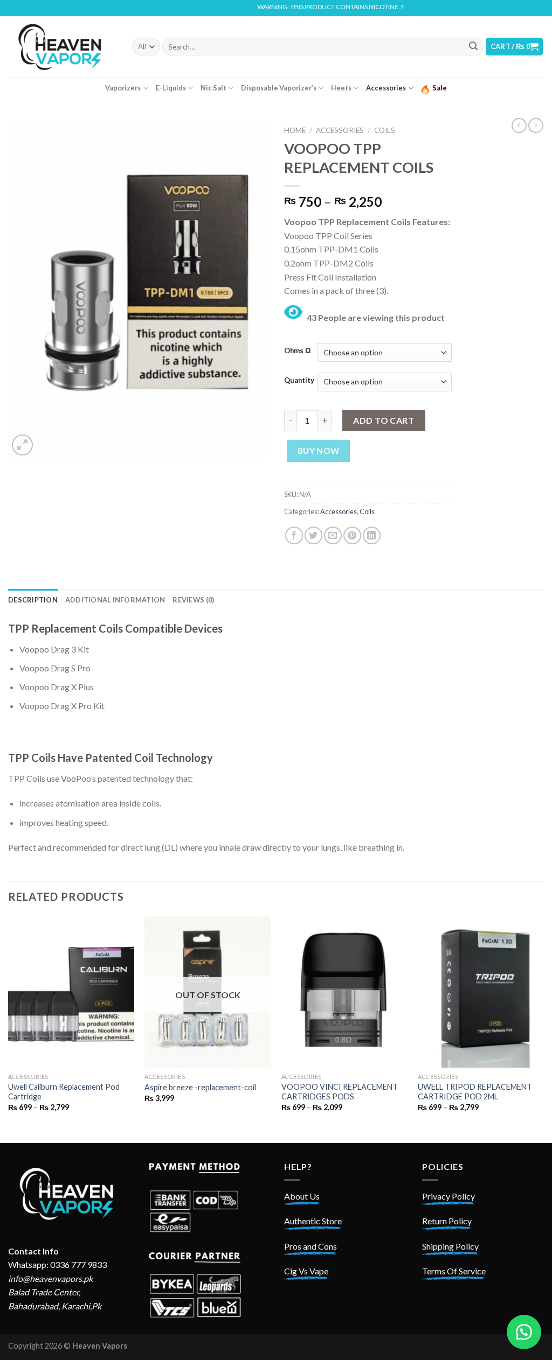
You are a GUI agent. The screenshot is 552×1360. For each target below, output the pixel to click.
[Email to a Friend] (333, 535)
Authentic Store (313, 1221)
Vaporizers (123, 87)
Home (295, 130)
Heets (341, 87)
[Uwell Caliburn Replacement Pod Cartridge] (71, 991)
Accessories (386, 87)
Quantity (299, 380)
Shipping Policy (450, 1246)
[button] (524, 1332)
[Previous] (9, 1028)
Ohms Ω (297, 351)
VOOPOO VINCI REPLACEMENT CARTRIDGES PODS (339, 1092)
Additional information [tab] (115, 599)
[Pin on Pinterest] (352, 535)
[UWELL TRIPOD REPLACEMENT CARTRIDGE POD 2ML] (481, 991)
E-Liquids (171, 87)
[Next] (543, 1028)
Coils (384, 130)
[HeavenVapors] (62, 46)
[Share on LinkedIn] (372, 535)
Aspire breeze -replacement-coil (200, 1087)
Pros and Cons (310, 1246)
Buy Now (319, 450)
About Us (302, 1196)
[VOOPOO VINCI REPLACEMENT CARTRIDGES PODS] (344, 991)
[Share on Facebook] (294, 535)
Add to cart (383, 420)
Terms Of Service (454, 1271)
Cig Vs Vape (306, 1271)
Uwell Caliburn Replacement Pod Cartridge (64, 1092)
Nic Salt (213, 87)
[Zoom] (22, 444)
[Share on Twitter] (313, 535)
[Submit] (473, 47)
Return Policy (447, 1221)
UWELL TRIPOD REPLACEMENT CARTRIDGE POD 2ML (475, 1092)
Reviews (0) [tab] (193, 599)
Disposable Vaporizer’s (278, 87)
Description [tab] (33, 599)
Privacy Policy (448, 1196)
